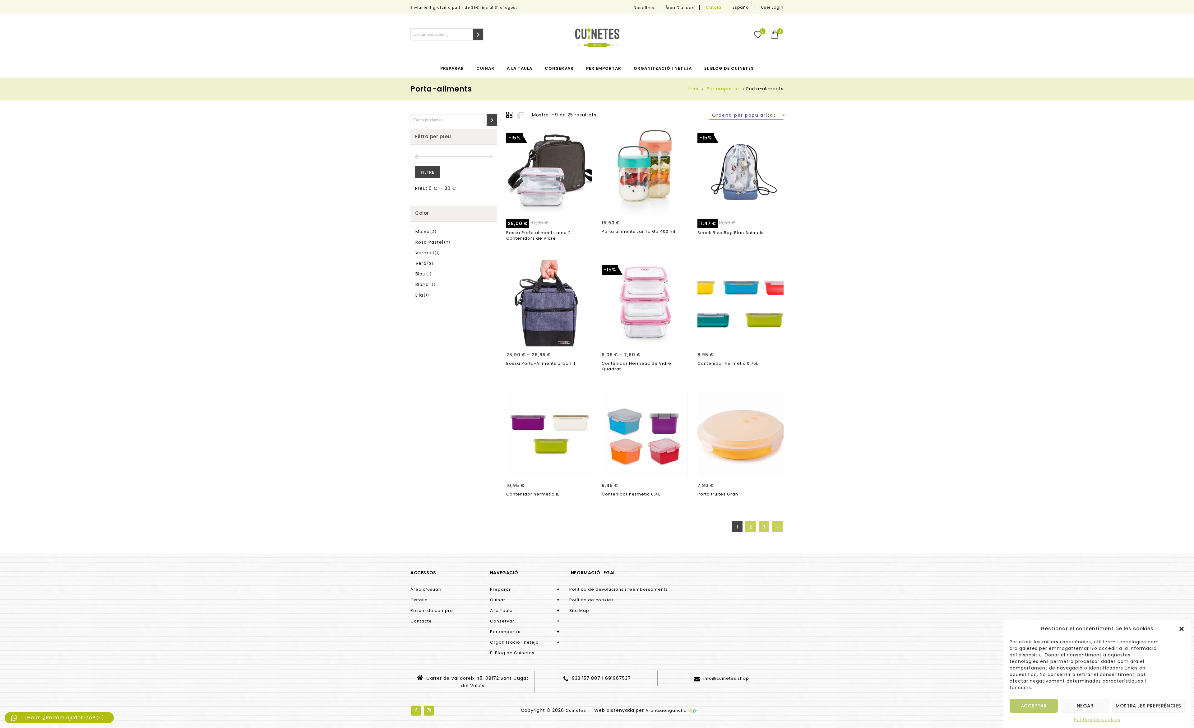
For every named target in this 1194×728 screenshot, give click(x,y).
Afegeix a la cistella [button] (740, 207)
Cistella (419, 600)
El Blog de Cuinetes (729, 68)
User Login (772, 7)
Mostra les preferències (1148, 705)
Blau (420, 274)
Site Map (579, 610)
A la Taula (519, 68)
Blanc (422, 284)
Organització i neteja (663, 68)
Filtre (427, 172)
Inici (693, 89)
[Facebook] (416, 711)
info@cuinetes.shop (725, 678)
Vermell (424, 253)
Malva (422, 231)
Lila (419, 295)
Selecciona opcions (549, 207)
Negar (1085, 705)
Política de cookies (1097, 719)
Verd (421, 263)
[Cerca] (478, 34)
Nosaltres (644, 7)
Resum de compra (431, 610)
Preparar (452, 68)
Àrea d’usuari (680, 7)
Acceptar (1034, 705)
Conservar (559, 68)
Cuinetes (576, 710)
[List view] (521, 116)
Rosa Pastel (429, 242)
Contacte (421, 621)
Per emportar (603, 68)
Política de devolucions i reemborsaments (618, 589)
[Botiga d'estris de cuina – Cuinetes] (597, 37)
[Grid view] (510, 116)
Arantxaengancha (666, 710)
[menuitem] (713, 7)
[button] (1181, 629)
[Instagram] (429, 711)
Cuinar (485, 68)
